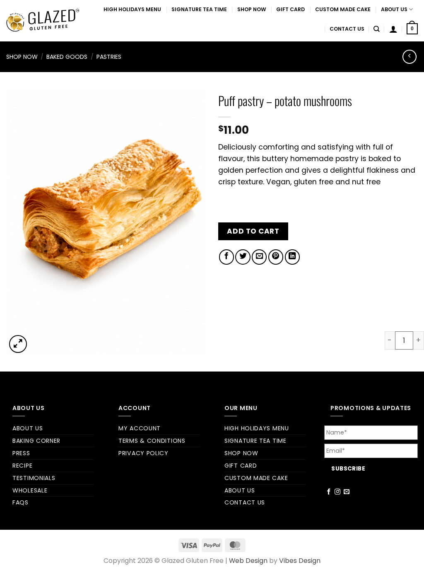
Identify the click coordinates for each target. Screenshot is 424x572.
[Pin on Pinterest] (275, 256)
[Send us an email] (347, 492)
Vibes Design (299, 560)
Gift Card (290, 9)
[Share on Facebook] (226, 256)
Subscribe (348, 469)
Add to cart (253, 231)
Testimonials (33, 478)
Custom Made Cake (343, 9)
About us (394, 9)
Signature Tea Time (199, 9)
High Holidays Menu (132, 9)
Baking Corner (36, 441)
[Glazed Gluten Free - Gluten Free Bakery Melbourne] (43, 21)
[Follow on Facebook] (329, 492)
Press (21, 453)
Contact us (347, 28)
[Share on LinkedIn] (292, 256)
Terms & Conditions (152, 441)
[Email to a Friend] (259, 256)
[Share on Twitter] (242, 256)
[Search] (376, 29)
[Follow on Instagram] (338, 492)
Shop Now (251, 9)
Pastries (108, 57)
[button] (393, 29)
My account (139, 428)
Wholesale (29, 490)
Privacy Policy (143, 453)
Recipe (22, 465)
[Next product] (409, 57)
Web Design (248, 560)
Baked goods (66, 57)
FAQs (20, 502)
